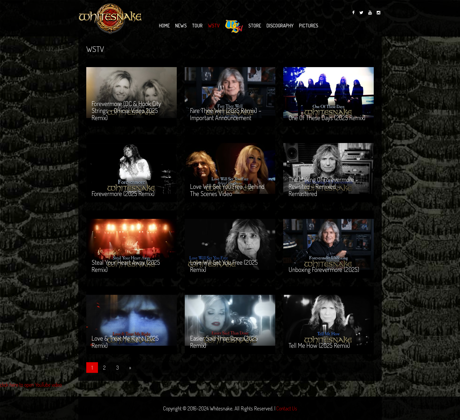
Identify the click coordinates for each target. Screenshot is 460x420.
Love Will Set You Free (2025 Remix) (224, 249)
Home (164, 25)
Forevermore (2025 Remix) (123, 177)
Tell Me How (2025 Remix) (319, 329)
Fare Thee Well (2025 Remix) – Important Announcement (225, 97)
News (181, 25)
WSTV (214, 25)
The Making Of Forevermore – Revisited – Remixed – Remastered (323, 170)
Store (254, 25)
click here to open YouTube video (31, 384)
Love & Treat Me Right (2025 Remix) (125, 325)
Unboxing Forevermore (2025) (324, 253)
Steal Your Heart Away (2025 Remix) (126, 249)
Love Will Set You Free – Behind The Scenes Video (227, 173)
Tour (197, 25)
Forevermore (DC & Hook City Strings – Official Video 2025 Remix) (126, 94)
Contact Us (286, 408)
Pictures (308, 25)
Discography (280, 25)
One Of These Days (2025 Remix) (327, 101)
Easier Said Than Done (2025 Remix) (224, 325)
